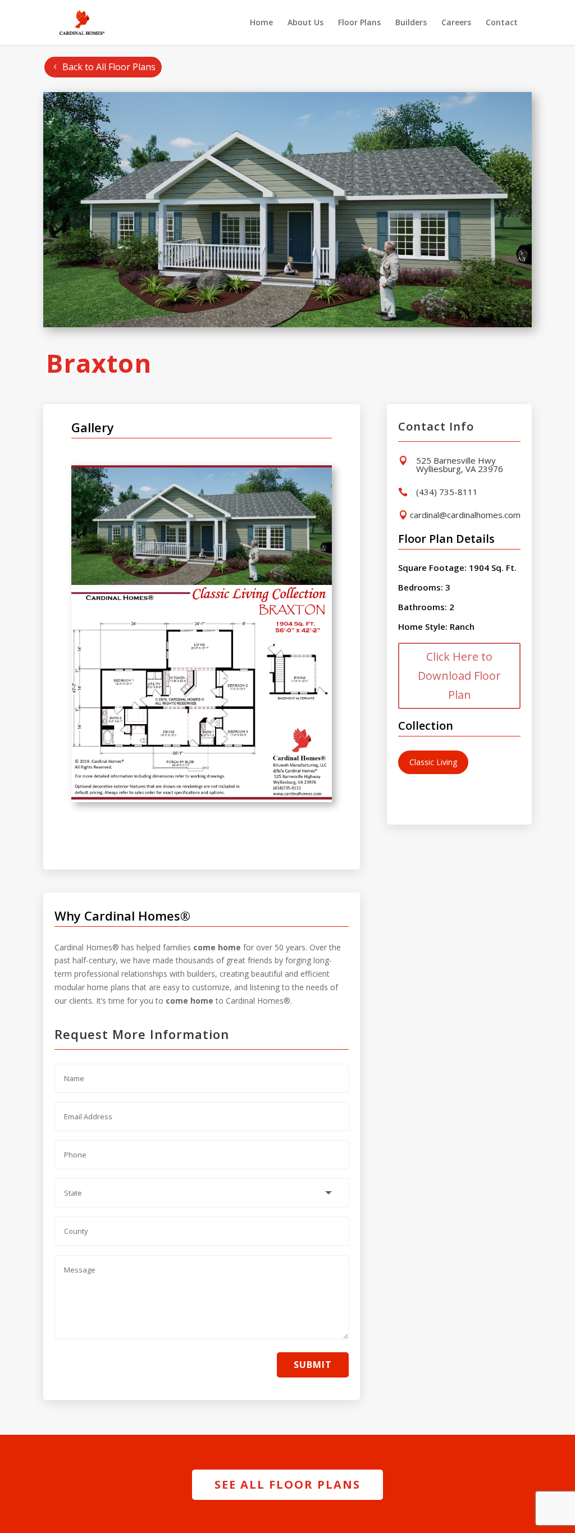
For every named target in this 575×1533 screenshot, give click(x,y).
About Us (305, 23)
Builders (411, 23)
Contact (502, 23)
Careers (456, 23)
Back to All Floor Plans (109, 67)
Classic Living (433, 762)
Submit (313, 1364)
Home (261, 23)
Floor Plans (359, 23)
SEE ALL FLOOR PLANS (287, 1484)
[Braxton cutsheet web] (201, 799)
